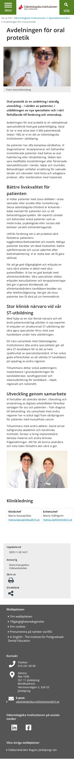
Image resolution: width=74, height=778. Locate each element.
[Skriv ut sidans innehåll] (11, 581)
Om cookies (17, 627)
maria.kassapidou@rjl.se (24, 519)
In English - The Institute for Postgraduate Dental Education (36, 639)
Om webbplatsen (21, 616)
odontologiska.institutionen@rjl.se (37, 701)
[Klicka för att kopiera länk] (10, 594)
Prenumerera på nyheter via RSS (31, 632)
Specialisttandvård (59, 18)
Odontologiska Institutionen (30, 18)
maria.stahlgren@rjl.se (57, 519)
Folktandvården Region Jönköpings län (32, 750)
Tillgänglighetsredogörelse (27, 622)
